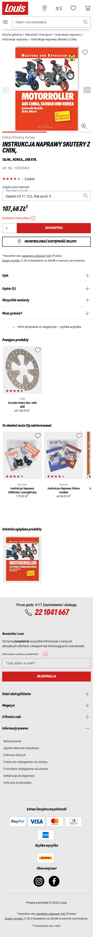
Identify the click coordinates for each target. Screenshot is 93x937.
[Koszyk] (87, 8)
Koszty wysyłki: (11, 260)
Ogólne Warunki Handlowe (21, 748)
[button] (85, 22)
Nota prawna (12, 741)
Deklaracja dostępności (19, 775)
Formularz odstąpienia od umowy (25, 769)
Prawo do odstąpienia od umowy (25, 762)
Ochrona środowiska (17, 782)
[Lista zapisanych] (73, 8)
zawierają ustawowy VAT (36, 255)
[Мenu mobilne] (5, 22)
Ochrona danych (14, 755)
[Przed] (87, 90)
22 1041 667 (52, 612)
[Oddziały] (44, 8)
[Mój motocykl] (59, 8)
